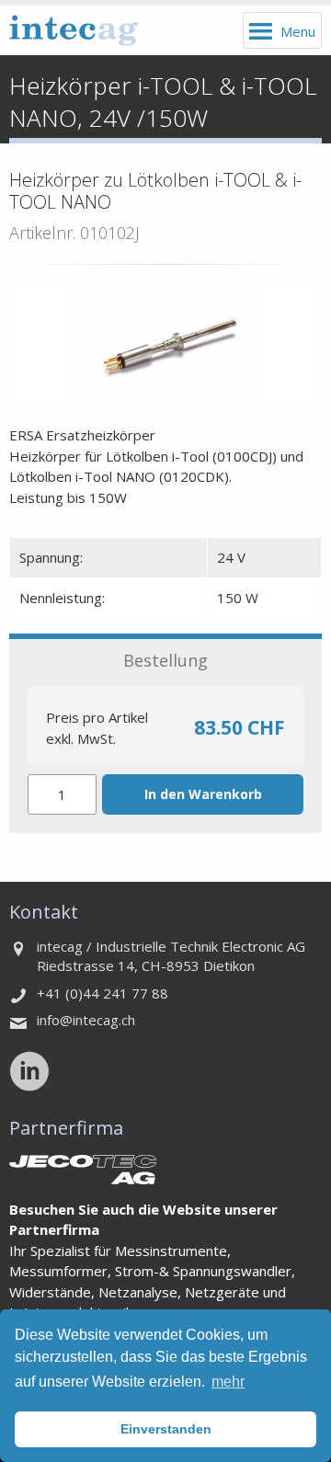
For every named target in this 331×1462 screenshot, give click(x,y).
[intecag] (73, 30)
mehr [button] (228, 1381)
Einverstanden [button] (165, 1429)
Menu (297, 31)
